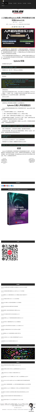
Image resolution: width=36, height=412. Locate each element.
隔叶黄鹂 (20, 404)
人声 (16, 24)
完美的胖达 (2, 404)
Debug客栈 (12, 404)
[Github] (32, 411)
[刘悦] (18, 15)
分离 (24, 24)
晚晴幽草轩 (16, 404)
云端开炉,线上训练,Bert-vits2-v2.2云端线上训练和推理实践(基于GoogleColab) (12, 337)
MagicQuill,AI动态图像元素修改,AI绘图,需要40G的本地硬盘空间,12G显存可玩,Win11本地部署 (14, 287)
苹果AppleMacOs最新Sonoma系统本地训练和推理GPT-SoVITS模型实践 (11, 302)
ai (8, 24)
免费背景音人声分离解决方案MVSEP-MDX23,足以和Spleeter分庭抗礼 (11, 329)
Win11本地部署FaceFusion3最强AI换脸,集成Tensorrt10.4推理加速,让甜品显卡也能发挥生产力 (14, 294)
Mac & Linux (20, 3)
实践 (25, 24)
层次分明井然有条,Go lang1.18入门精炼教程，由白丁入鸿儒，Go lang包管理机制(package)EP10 (14, 376)
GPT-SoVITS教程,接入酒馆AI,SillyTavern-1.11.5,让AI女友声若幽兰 (10, 298)
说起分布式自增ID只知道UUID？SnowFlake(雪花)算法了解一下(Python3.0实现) (12, 399)
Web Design (10, 3)
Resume (3, 5)
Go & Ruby (24, 3)
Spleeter (14, 24)
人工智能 (19, 24)
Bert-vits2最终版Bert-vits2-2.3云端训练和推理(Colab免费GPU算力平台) (11, 333)
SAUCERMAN (7, 404)
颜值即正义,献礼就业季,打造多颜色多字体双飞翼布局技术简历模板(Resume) (11, 395)
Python (6, 3)
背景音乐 (28, 24)
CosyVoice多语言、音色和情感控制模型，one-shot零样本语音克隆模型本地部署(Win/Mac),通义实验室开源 (16, 384)
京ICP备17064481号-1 (18, 407)
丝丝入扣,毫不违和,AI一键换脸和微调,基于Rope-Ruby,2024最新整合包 (11, 321)
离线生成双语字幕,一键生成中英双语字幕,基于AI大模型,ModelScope (10, 310)
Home (3, 3)
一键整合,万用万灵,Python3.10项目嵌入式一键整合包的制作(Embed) (10, 372)
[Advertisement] (18, 170)
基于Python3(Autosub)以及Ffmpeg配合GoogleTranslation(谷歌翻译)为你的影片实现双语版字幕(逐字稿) (15, 380)
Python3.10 (11, 24)
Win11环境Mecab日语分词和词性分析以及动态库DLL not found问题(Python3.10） (12, 325)
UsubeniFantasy (18, 405)
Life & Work (29, 3)
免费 (22, 24)
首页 (13, 22)
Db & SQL (15, 3)
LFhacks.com (25, 404)
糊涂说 (23, 405)
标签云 (18, 345)
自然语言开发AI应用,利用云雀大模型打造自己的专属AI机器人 (9, 306)
